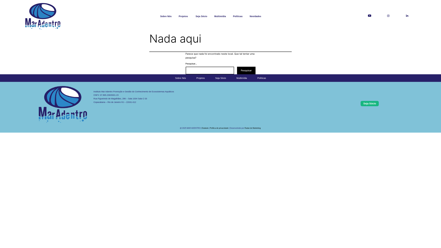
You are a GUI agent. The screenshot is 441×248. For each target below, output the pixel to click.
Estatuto (205, 128)
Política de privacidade (219, 128)
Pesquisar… (191, 63)
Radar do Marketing (253, 128)
